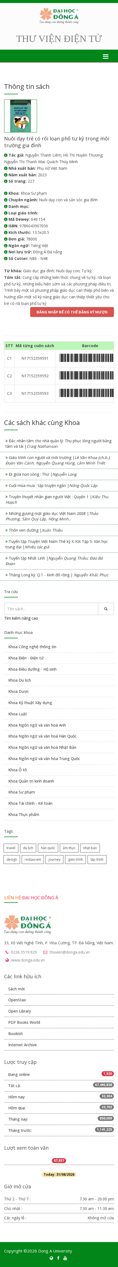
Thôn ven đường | (36, 530)
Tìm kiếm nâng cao (21, 618)
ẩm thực (69, 848)
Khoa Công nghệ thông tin (32, 646)
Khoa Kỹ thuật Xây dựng (30, 702)
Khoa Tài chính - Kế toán (30, 803)
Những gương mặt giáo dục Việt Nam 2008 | (51, 516)
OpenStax (17, 999)
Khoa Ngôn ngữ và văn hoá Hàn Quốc (42, 736)
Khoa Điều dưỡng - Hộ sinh (32, 669)
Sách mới (16, 988)
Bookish (15, 1033)
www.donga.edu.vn (28, 960)
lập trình (97, 859)
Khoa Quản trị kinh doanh (31, 781)
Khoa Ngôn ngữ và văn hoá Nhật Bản (42, 747)
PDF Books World (24, 1022)
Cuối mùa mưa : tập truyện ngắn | (53, 485)
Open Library (19, 1011)
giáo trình (75, 859)
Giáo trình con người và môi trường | (58, 460)
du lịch (28, 848)
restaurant (33, 859)
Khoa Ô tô (17, 769)
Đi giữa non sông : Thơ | (43, 474)
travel (11, 848)
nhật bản (90, 848)
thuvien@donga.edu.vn (70, 952)
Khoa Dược (18, 691)
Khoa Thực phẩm (23, 814)
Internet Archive (22, 1044)
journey (54, 859)
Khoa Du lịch (19, 680)
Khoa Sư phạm (21, 792)
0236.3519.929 (24, 952)
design (12, 859)
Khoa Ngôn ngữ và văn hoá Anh (37, 725)
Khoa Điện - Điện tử (26, 658)
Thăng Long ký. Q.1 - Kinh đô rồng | (58, 574)
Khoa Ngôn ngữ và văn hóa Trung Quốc (44, 758)
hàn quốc (48, 848)
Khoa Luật (17, 713)
